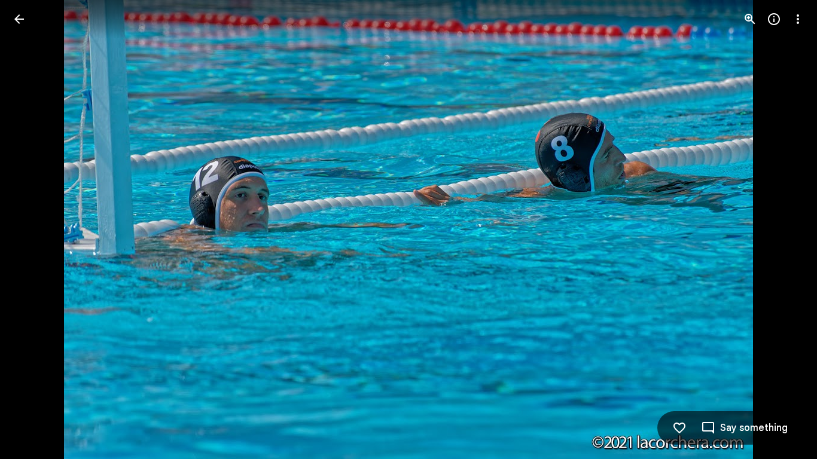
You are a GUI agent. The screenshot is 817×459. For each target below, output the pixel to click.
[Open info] (774, 19)
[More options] (798, 19)
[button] (33, 229)
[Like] (679, 428)
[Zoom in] (750, 19)
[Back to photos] (19, 19)
